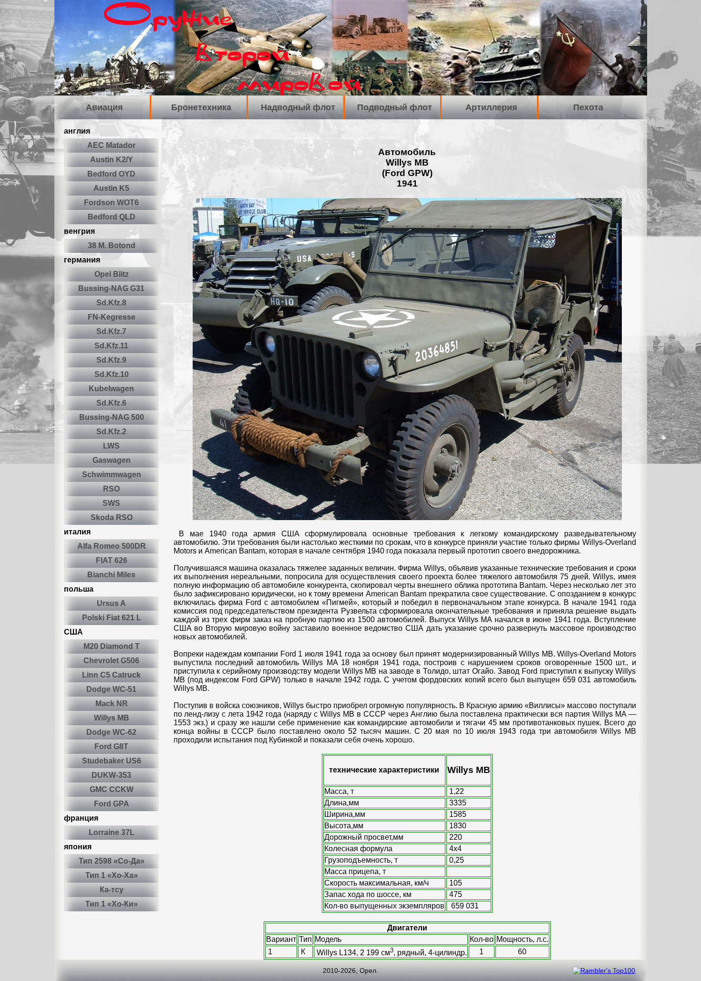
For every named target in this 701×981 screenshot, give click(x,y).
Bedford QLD (111, 217)
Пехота (588, 107)
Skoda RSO (112, 517)
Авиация (104, 107)
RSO (111, 489)
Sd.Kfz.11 (111, 346)
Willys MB (111, 718)
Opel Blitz (111, 274)
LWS (111, 446)
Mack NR (111, 703)
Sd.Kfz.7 (111, 331)
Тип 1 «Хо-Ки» (111, 904)
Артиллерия (491, 107)
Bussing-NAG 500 (111, 417)
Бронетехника (201, 107)
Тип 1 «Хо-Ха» (111, 875)
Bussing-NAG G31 (111, 288)
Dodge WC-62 (111, 732)
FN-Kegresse (111, 317)
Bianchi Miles (111, 575)
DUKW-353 (111, 775)
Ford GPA (111, 804)
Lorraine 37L (111, 832)
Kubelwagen (111, 389)
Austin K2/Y (111, 160)
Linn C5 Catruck (111, 675)
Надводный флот (298, 107)
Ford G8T (111, 746)
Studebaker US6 (111, 761)
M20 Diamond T (111, 646)
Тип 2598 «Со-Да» (111, 861)
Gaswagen (112, 460)
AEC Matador (111, 145)
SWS (111, 503)
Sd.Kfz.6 (111, 403)
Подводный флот (394, 107)
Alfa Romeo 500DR (111, 546)
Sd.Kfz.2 (111, 432)
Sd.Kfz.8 (111, 303)
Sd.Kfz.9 (111, 360)
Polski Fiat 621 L (111, 618)
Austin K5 (111, 188)
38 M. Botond (111, 245)
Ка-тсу (112, 890)
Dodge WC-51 (111, 689)
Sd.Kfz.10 (111, 374)
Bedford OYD (111, 174)
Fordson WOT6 (111, 202)
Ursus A (111, 603)
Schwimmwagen (111, 474)
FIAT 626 (111, 560)
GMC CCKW (112, 789)
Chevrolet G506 (111, 661)
